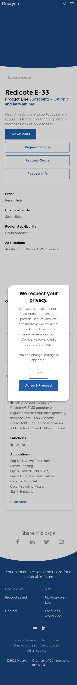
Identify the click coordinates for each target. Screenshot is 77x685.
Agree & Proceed (38, 385)
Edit (39, 373)
